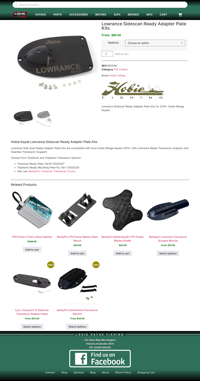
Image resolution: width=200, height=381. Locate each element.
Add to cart (121, 53)
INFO (149, 14)
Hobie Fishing (117, 75)
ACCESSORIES (78, 14)
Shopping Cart (146, 372)
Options (113, 42)
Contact (50, 372)
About (105, 372)
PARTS (57, 14)
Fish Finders (121, 69)
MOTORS (100, 14)
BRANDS (133, 14)
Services (79, 372)
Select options (168, 253)
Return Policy (123, 372)
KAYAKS (40, 14)
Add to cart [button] (32, 249)
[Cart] (180, 14)
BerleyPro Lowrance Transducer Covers (52, 171)
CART (163, 14)
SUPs (117, 14)
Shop (64, 372)
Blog (92, 372)
